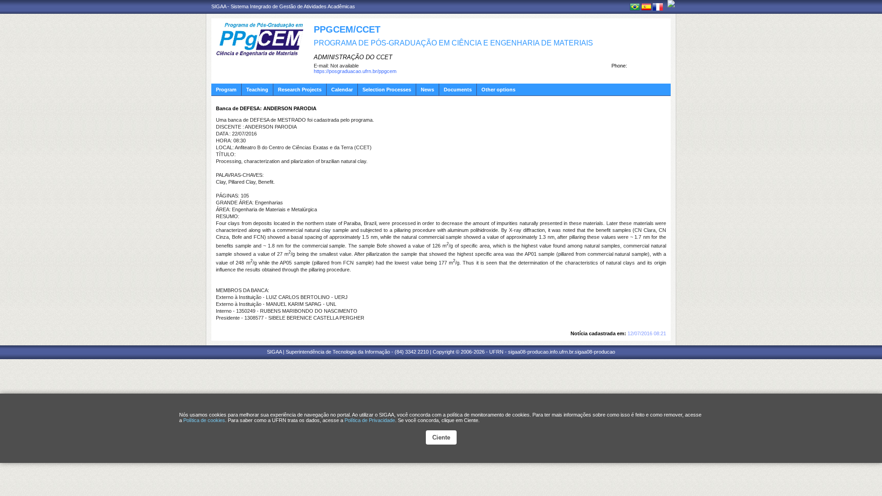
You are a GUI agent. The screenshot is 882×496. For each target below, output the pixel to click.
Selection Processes (386, 89)
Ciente (441, 437)
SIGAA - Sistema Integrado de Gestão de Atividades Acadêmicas (283, 6)
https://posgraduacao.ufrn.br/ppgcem (355, 71)
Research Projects (300, 89)
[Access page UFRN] (671, 3)
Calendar (342, 89)
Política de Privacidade (370, 420)
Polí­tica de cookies (204, 420)
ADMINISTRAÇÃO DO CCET (353, 57)
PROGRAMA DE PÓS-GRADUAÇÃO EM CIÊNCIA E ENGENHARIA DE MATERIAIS (453, 43)
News (427, 89)
